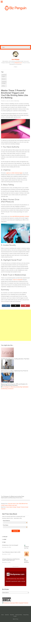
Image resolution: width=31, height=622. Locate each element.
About (2, 614)
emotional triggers (4, 75)
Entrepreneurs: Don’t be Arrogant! (10, 545)
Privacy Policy (26, 614)
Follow (15, 66)
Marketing (16, 101)
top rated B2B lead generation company (19, 216)
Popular (5, 536)
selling (3, 86)
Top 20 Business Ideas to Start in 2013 (11, 552)
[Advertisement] (15, 28)
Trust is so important (17, 279)
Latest (4, 539)
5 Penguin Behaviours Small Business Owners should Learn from (11, 559)
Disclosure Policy (18, 614)
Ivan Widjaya (15, 59)
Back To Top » (15, 619)
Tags (4, 542)
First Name (15, 525)
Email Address (15, 520)
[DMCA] (7, 601)
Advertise (7, 614)
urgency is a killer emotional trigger (14, 173)
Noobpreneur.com (18, 62)
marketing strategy (4, 82)
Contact (15, 616)
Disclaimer (12, 614)
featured (4, 79)
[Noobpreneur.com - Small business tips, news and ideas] (15, 585)
